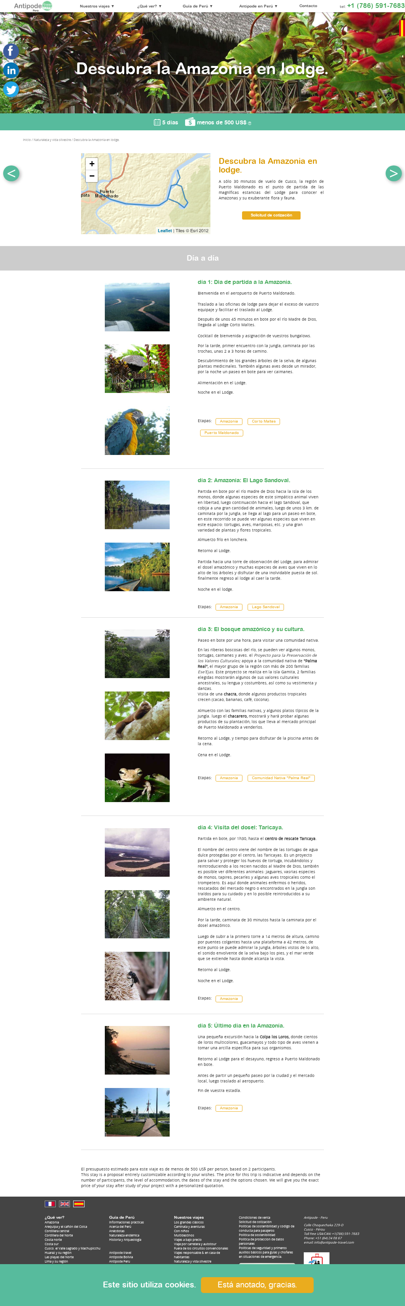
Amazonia (229, 421)
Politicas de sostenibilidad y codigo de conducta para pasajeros (266, 1228)
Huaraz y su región (58, 1252)
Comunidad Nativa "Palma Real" (281, 778)
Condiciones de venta (254, 1217)
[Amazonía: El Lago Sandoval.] (137, 531)
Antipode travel (120, 1252)
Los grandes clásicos (189, 1222)
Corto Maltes (264, 421)
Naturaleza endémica (124, 1235)
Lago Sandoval (266, 607)
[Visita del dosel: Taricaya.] (137, 879)
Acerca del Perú (120, 1226)
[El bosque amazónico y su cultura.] (137, 681)
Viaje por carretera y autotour (195, 1244)
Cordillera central (57, 1231)
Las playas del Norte (59, 1257)
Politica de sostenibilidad (257, 1235)
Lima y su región (56, 1261)
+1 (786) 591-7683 (376, 6)
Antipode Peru (119, 1261)
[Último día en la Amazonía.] (137, 1077)
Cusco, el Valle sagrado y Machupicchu (72, 1248)
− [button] (92, 176)
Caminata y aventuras (189, 1226)
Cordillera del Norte (59, 1235)
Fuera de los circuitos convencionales (201, 1248)
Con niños (181, 1231)
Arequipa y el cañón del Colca (66, 1226)
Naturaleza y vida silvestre (192, 1261)
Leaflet (165, 230)
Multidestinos (184, 1235)
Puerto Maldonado (221, 433)
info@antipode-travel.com (334, 1242)
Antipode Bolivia (121, 1257)
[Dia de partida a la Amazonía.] (137, 333)
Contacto (308, 6)
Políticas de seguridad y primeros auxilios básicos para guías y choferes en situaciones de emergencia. (266, 1252)
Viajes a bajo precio (188, 1239)
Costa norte (53, 1239)
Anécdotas (117, 1231)
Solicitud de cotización (271, 215)
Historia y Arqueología (125, 1239)
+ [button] (92, 164)
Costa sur (52, 1244)
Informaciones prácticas (126, 1222)
